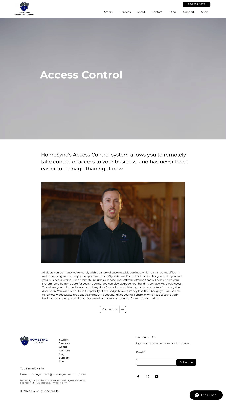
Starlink (63, 340)
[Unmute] (51, 258)
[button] (125, 12)
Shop (62, 361)
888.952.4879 (35, 368)
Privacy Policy (59, 383)
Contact (64, 350)
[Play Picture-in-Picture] (174, 258)
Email (140, 352)
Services (64, 343)
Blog (61, 354)
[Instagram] (147, 377)
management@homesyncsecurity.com (58, 374)
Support (64, 358)
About (63, 347)
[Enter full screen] (180, 258)
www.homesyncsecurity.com (111, 298)
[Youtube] (157, 377)
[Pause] (45, 258)
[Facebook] (138, 377)
